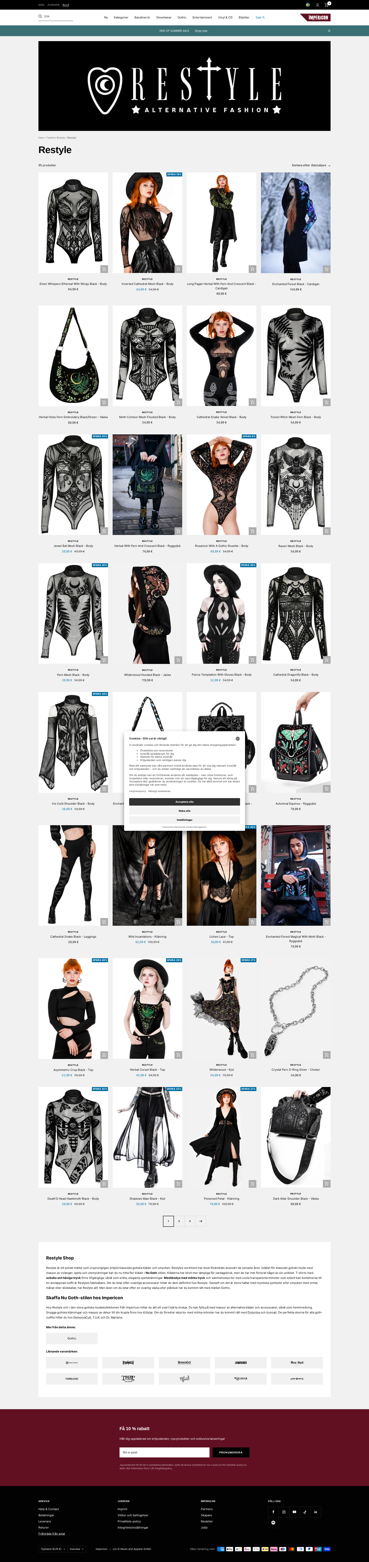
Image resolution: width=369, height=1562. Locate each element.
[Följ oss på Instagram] (284, 1512)
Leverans (44, 1521)
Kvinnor (54, 4)
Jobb (204, 1527)
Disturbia (254, 1312)
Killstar (148, 1312)
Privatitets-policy (129, 1521)
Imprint (122, 1509)
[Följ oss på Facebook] (273, 1512)
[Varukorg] (327, 5)
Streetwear (163, 17)
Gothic (182, 17)
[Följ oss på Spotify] (273, 1522)
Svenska (75, 1548)
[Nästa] (200, 1221)
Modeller (207, 1521)
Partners (207, 1509)
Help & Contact (48, 1509)
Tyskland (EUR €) (51, 1548)
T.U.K (96, 1317)
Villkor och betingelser (133, 1515)
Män (41, 4)
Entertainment (202, 17)
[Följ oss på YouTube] (294, 1512)
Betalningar (46, 1515)
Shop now (201, 30)
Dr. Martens (114, 1317)
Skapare (206, 1515)
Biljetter (244, 17)
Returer (43, 1527)
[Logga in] (317, 5)
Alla (65, 4)
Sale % (260, 17)
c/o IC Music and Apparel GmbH (132, 1548)
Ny (106, 17)
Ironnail (271, 1312)
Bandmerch (142, 17)
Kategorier (121, 17)
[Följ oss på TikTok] (305, 1512)
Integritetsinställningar (133, 1527)
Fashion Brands (56, 137)
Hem (41, 137)
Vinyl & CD (225, 17)
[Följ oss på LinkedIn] (315, 1512)
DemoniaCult (82, 1317)
